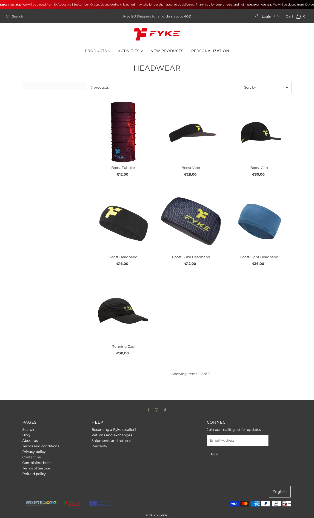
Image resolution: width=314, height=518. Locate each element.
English (280, 491)
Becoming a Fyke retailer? (114, 429)
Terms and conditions (40, 446)
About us (30, 440)
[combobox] (53, 16)
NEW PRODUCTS (167, 51)
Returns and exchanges (111, 435)
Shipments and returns (111, 440)
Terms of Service (36, 468)
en (276, 16)
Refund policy (34, 474)
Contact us (31, 457)
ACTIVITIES (129, 51)
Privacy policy (34, 451)
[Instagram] (156, 410)
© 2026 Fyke (156, 515)
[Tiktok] (165, 410)
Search (28, 429)
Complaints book (36, 462)
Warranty (99, 446)
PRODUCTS (96, 51)
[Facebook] (149, 410)
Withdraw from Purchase (112, 453)
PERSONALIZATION (210, 51)
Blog (26, 435)
